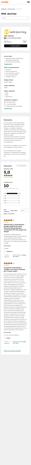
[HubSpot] (4, 2)
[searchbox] (15, 18)
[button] (25, 42)
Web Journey (7, 41)
